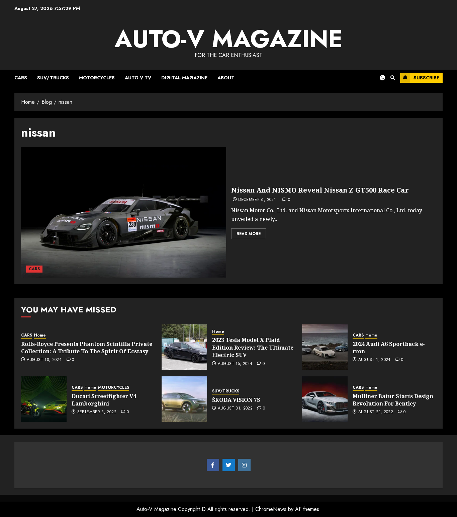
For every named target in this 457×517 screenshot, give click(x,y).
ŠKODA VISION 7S (236, 399)
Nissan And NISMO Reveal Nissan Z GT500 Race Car (320, 190)
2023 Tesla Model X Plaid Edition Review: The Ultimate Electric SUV (252, 347)
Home (40, 335)
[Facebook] (213, 465)
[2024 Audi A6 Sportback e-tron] (325, 347)
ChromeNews (270, 509)
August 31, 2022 (235, 408)
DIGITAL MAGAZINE (184, 77)
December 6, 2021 (257, 200)
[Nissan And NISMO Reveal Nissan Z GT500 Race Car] (123, 212)
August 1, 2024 (374, 360)
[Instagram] (244, 465)
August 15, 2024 (235, 364)
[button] (392, 77)
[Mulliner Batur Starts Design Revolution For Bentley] (325, 399)
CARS (20, 77)
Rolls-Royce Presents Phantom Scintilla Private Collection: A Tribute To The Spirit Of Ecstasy (86, 347)
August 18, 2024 (44, 360)
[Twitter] (228, 465)
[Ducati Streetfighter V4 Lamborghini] (44, 399)
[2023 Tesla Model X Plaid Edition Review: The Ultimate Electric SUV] (184, 347)
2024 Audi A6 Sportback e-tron (389, 347)
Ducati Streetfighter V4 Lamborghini (104, 399)
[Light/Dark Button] (378, 77)
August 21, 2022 (375, 412)
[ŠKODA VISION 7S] (184, 399)
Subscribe (426, 77)
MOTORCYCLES (97, 77)
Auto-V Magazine (228, 38)
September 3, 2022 (96, 412)
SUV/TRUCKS (53, 77)
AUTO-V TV (138, 77)
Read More (249, 234)
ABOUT (226, 77)
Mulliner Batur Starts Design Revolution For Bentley (393, 399)
